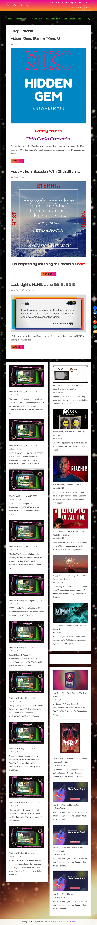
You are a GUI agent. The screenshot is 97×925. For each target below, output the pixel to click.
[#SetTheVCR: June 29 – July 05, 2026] (26, 787)
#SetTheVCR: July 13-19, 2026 (22, 698)
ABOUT (87, 3)
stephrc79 (17, 290)
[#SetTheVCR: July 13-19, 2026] (26, 682)
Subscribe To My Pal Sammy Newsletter (66, 3)
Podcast (19, 19)
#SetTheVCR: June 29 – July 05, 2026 (24, 802)
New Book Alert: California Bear (66, 805)
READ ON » (18, 161)
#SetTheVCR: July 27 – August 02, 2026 (25, 601)
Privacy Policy (77, 8)
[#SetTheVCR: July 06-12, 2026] (26, 733)
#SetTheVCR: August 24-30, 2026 (23, 392)
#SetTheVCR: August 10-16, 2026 (23, 496)
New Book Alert (53, 19)
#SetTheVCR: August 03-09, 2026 (23, 547)
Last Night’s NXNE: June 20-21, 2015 (43, 285)
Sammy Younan (19, 44)
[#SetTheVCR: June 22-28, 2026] (26, 837)
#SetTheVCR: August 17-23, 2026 (23, 446)
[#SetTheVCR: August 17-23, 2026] (26, 430)
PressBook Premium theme (66, 922)
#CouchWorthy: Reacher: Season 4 (67, 485)
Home (9, 19)
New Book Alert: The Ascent (64, 894)
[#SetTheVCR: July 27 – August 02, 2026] (26, 585)
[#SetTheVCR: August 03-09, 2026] (26, 531)
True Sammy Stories (72, 19)
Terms (88, 8)
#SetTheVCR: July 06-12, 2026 (22, 748)
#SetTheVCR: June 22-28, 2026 (22, 853)
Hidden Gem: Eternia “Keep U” (36, 38)
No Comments (30, 290)
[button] (95, 308)
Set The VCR (36, 19)
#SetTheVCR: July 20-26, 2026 (22, 648)
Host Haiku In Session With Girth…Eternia (45, 172)
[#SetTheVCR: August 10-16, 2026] (26, 480)
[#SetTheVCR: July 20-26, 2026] (26, 632)
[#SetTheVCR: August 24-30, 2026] (26, 376)
